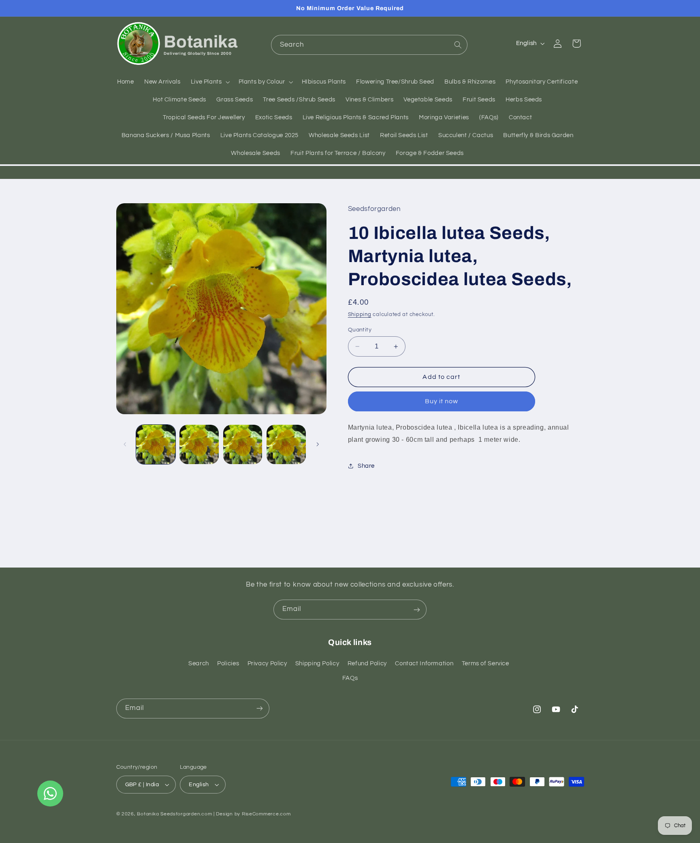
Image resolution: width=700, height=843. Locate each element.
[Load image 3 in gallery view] (242, 444)
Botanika (148, 814)
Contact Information (424, 663)
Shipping (359, 314)
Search (198, 663)
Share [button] (366, 466)
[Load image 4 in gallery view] (286, 444)
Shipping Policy (317, 663)
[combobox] (369, 44)
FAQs (350, 678)
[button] (209, 82)
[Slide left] (125, 444)
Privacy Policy (267, 663)
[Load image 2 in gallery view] (199, 444)
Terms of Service (485, 663)
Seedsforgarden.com (186, 814)
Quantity (359, 330)
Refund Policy (367, 663)
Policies (228, 663)
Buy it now (442, 401)
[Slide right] (318, 444)
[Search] (457, 44)
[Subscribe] (417, 609)
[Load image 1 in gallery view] (155, 444)
